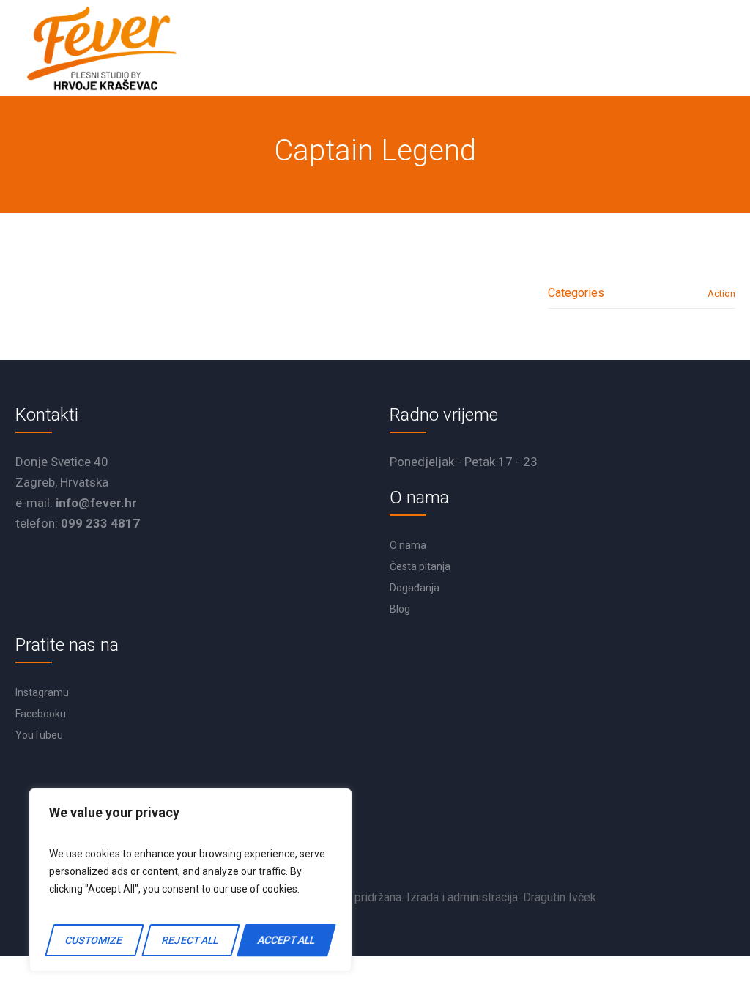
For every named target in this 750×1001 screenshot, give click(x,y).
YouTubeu (39, 735)
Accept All (286, 940)
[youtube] (379, 848)
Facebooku (40, 714)
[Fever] (102, 48)
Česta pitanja (420, 566)
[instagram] (421, 848)
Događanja (414, 588)
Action (721, 293)
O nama (408, 545)
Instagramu (42, 692)
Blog (400, 609)
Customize (94, 940)
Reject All (190, 940)
